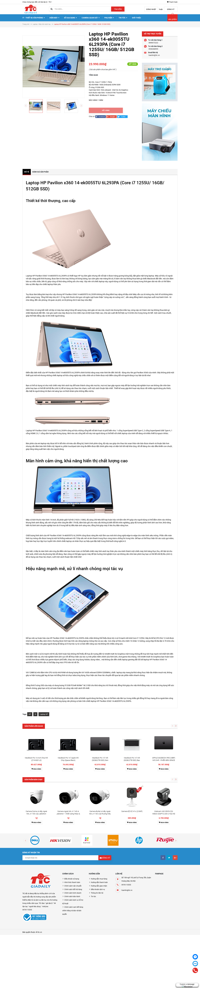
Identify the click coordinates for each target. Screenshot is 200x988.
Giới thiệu (136, 18)
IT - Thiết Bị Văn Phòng (32, 18)
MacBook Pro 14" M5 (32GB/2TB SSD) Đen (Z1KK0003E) (100, 760)
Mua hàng (37, 769)
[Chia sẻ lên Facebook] (100, 116)
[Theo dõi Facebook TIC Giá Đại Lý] (163, 857)
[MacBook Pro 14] (68, 743)
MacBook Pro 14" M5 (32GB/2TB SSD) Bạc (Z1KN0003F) (132, 760)
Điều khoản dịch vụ (98, 889)
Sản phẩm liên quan (33, 726)
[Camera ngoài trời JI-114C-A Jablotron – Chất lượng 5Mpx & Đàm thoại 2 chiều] (68, 797)
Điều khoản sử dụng (71, 879)
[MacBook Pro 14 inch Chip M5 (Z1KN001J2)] (36, 743)
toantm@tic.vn (154, 55)
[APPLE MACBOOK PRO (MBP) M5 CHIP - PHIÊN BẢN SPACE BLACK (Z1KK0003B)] (164, 743)
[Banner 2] (160, 132)
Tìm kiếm (118, 9)
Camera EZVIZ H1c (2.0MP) (131, 811)
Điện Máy (54, 18)
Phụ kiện (108, 18)
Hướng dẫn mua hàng (99, 879)
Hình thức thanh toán (72, 882)
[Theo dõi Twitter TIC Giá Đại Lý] (169, 857)
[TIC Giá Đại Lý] (40, 881)
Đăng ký (170, 9)
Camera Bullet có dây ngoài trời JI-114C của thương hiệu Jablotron (100, 813)
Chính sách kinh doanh (72, 893)
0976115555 (126, 885)
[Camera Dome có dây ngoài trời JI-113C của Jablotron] (36, 797)
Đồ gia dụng (70, 18)
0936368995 (153, 49)
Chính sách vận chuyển (72, 886)
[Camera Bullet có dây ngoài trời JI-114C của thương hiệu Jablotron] (100, 797)
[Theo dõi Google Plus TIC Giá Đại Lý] (175, 857)
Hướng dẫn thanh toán (99, 882)
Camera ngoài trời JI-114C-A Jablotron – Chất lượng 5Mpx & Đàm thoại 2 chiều (68, 813)
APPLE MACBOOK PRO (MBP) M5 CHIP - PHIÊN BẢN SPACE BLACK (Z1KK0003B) (163, 760)
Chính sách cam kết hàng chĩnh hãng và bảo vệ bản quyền (72, 910)
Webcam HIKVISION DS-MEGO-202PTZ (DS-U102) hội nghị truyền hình (163, 813)
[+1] (111, 116)
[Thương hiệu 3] (87, 840)
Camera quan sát (90, 18)
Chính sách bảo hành (72, 896)
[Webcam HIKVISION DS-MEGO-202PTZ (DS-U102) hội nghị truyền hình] (164, 797)
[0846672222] (195, 970)
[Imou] (113, 840)
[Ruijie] (165, 840)
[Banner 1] (160, 82)
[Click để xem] (54, 67)
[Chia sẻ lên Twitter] (122, 116)
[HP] (139, 840)
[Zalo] (195, 963)
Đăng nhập (151, 9)
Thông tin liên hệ (97, 893)
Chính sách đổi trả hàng (73, 889)
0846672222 (153, 43)
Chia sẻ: (92, 116)
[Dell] (35, 840)
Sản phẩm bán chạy (33, 780)
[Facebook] (195, 956)
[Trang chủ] (30, 9)
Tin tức (122, 18)
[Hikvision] (61, 840)
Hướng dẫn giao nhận (99, 886)
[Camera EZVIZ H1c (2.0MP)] (132, 797)
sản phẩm (172, 19)
